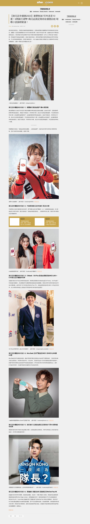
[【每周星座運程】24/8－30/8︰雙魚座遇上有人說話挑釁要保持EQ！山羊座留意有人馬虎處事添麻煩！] (14, 222)
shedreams (36, 11)
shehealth (57, 11)
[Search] (78, 3)
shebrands (51, 11)
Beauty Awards (44, 11)
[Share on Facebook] (52, 26)
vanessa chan (16, 26)
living (10, 26)
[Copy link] (58, 26)
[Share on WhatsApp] (55, 26)
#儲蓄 (15, 516)
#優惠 (11, 516)
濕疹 (31, 11)
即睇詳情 (36, 201)
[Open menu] (82, 3)
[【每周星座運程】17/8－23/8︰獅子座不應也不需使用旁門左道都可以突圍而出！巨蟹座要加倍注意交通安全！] (39, 222)
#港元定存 (20, 516)
